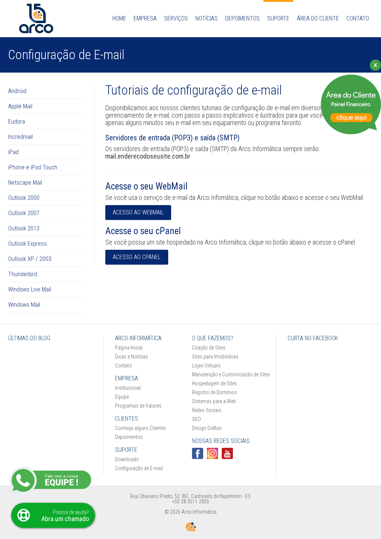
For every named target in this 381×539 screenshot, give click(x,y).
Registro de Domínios (214, 392)
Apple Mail (20, 106)
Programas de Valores (138, 405)
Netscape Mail (25, 182)
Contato (357, 18)
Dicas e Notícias (131, 356)
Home (119, 18)
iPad (13, 152)
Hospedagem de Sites (214, 383)
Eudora (16, 121)
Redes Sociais (206, 410)
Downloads (127, 459)
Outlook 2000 (23, 197)
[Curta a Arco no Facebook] (197, 453)
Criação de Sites (208, 347)
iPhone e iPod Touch (32, 167)
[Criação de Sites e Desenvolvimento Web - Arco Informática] (36, 31)
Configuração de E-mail (139, 468)
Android (17, 91)
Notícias (206, 18)
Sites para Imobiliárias (215, 356)
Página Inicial (129, 347)
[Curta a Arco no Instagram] (212, 453)
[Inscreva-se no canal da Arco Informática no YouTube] (227, 453)
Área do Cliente (318, 18)
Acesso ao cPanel (137, 257)
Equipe (122, 396)
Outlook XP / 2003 (29, 258)
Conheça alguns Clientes (140, 428)
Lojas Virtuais (206, 365)
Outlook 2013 (23, 228)
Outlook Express (27, 243)
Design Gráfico (207, 428)
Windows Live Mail (29, 289)
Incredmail (20, 136)
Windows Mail (24, 304)
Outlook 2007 (23, 213)
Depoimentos (129, 437)
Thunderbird (22, 274)
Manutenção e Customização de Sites (231, 374)
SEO (196, 419)
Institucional (128, 387)
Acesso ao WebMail (138, 212)
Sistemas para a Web (214, 401)
